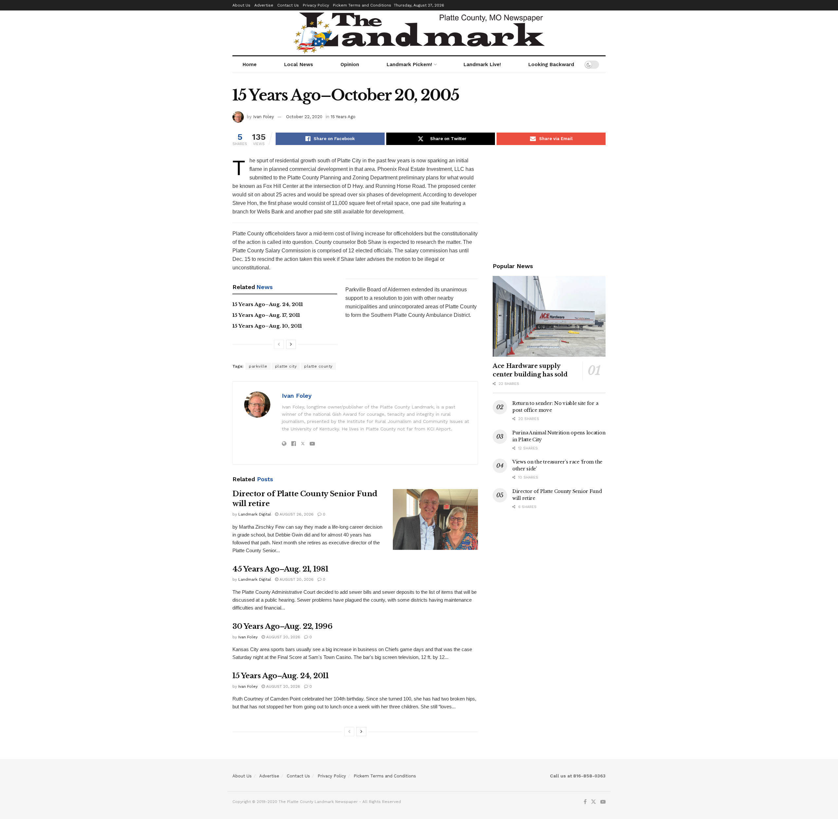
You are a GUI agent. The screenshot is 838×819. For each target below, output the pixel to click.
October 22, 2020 (304, 116)
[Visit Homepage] (419, 32)
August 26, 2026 (296, 514)
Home (250, 64)
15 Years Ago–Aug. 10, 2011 (267, 326)
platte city (286, 366)
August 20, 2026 (296, 579)
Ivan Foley (263, 116)
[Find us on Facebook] (585, 802)
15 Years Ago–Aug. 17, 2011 (266, 315)
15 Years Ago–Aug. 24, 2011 (267, 304)
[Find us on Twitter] (593, 802)
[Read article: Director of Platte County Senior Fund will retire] (435, 519)
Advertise (263, 5)
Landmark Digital (254, 514)
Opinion (349, 64)
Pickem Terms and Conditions (362, 5)
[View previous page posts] (279, 344)
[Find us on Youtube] (603, 802)
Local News (298, 64)
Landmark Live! (482, 64)
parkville (258, 366)
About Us (241, 5)
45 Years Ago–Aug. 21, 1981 (280, 569)
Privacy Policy (316, 5)
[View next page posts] (291, 344)
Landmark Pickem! (409, 64)
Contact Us (288, 5)
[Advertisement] (549, 202)
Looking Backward (551, 64)
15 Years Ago (343, 116)
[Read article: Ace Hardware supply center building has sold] (549, 316)
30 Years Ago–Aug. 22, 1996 (282, 626)
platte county (318, 366)
